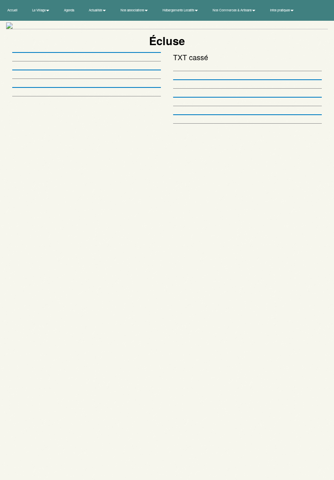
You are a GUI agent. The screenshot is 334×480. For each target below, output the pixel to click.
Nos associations (133, 10)
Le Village (39, 10)
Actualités (96, 10)
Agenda (69, 10)
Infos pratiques (280, 10)
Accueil (12, 10)
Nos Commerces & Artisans (233, 10)
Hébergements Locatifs (179, 10)
